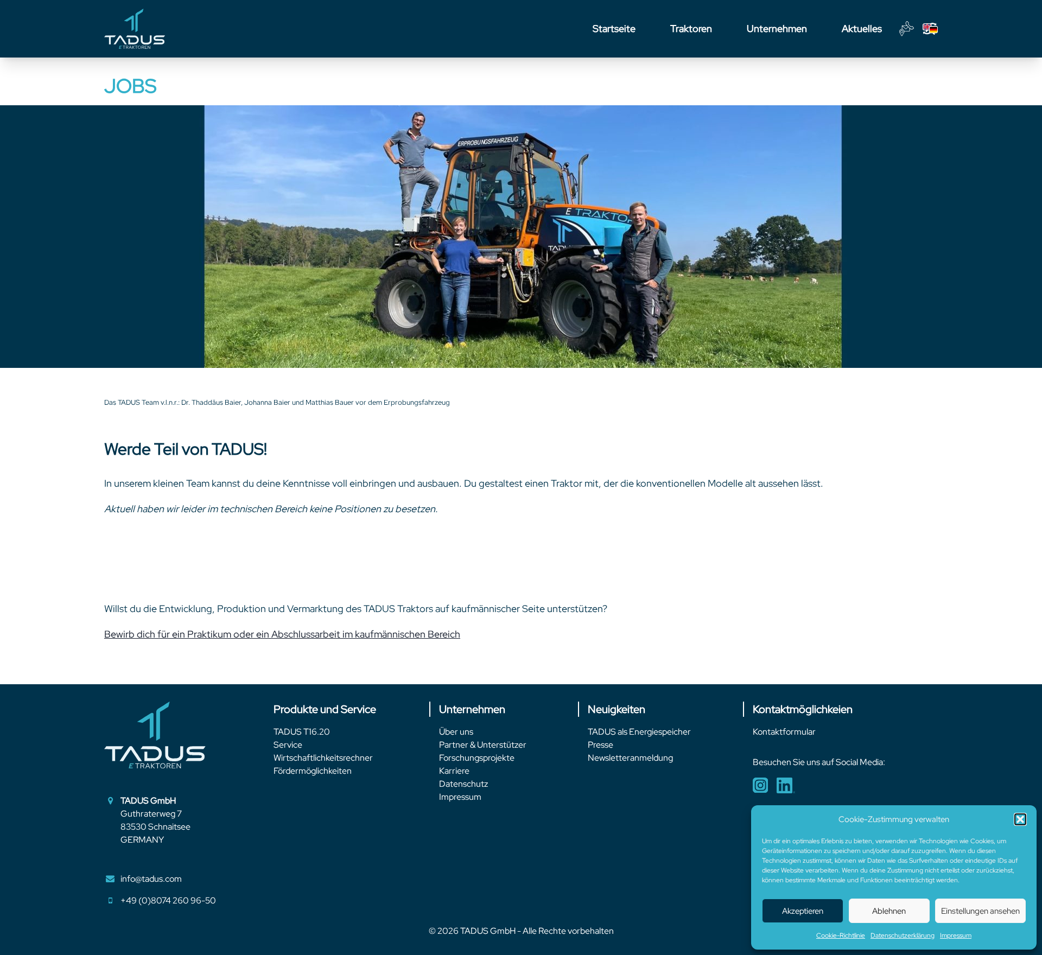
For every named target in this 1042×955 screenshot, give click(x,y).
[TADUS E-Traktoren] (134, 29)
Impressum (955, 935)
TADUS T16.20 (302, 731)
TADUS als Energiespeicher (639, 731)
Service (288, 744)
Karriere (454, 770)
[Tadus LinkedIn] (786, 785)
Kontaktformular (784, 731)
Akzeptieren (802, 911)
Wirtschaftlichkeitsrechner (323, 757)
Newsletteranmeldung (630, 757)
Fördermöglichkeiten (313, 770)
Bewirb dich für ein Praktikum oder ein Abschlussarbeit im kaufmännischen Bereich (282, 634)
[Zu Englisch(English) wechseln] (930, 29)
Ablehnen (889, 911)
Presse (600, 744)
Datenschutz (463, 784)
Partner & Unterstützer (482, 744)
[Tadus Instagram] (760, 785)
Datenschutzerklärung (903, 935)
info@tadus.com (151, 878)
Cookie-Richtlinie (840, 935)
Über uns (456, 731)
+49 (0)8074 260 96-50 (168, 900)
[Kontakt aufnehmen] (906, 28)
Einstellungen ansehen (980, 911)
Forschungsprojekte (476, 757)
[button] (1020, 819)
